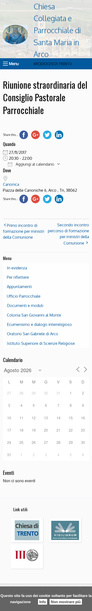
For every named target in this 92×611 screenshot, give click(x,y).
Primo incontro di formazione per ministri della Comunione (23, 231)
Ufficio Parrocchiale (23, 296)
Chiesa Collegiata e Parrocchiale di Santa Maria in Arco (57, 30)
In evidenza (17, 267)
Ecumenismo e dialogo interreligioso (39, 324)
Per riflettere (18, 277)
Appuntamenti (19, 286)
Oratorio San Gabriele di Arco (32, 333)
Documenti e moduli (25, 305)
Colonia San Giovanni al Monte (34, 315)
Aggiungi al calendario (34, 164)
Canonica (11, 184)
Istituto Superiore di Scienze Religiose (41, 343)
